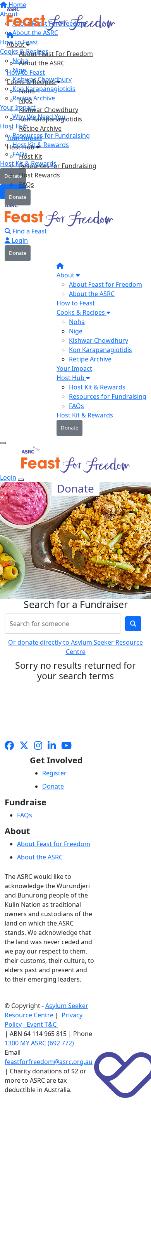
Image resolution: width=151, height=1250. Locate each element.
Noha (27, 91)
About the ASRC (42, 63)
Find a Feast (29, 231)
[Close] (21, 480)
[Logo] (62, 19)
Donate (17, 196)
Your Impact (24, 137)
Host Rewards (39, 175)
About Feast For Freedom (56, 53)
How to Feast (26, 72)
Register (54, 773)
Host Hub (21, 147)
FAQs (26, 184)
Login (19, 240)
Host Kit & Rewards (97, 387)
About (16, 44)
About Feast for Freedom (105, 284)
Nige (26, 100)
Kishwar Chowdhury (48, 109)
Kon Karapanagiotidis (50, 119)
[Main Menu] (3, 443)
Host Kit (30, 156)
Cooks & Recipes (32, 81)
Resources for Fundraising (57, 165)
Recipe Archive (40, 128)
